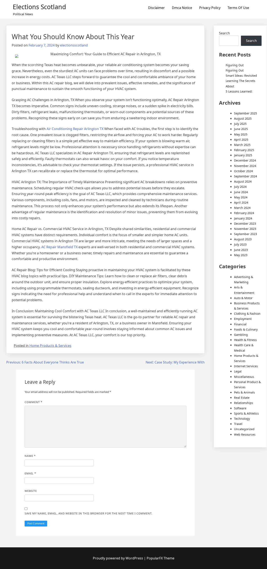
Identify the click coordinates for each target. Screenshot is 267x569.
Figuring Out (235, 65)
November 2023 (245, 229)
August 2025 (243, 118)
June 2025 (241, 129)
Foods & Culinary (246, 329)
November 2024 (245, 166)
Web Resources (245, 434)
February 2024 (244, 213)
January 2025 (243, 155)
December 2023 (245, 224)
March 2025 (242, 145)
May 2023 (240, 255)
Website (31, 491)
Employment (243, 319)
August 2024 (243, 181)
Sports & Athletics (246, 413)
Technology (242, 419)
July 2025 (240, 124)
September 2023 (245, 234)
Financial (240, 324)
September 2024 (245, 176)
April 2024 (241, 202)
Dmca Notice (182, 7)
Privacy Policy (209, 7)
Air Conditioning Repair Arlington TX (75, 129)
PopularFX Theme (160, 558)
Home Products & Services (50, 345)
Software (240, 408)
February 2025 (244, 150)
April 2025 (241, 140)
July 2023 (240, 244)
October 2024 (243, 171)
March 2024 (242, 208)
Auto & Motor (243, 298)
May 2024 (240, 197)
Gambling (241, 335)
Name (30, 456)
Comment (33, 402)
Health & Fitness (245, 340)
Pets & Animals (244, 392)
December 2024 (245, 160)
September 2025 (245, 113)
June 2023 (241, 250)
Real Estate (241, 398)
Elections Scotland (39, 7)
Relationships (243, 403)
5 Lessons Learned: (239, 91)
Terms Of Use (238, 7)
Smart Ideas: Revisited (241, 76)
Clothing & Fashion (247, 314)
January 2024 (243, 218)
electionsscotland (74, 45)
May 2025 (240, 134)
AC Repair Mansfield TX (59, 247)
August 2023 (243, 239)
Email (30, 473)
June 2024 (241, 192)
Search (224, 33)
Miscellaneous (244, 377)
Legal (238, 371)
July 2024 (240, 187)
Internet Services (246, 366)
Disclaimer (156, 7)
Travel (238, 424)
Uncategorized (244, 429)
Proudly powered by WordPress (118, 558)
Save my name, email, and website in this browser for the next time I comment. (88, 513)
